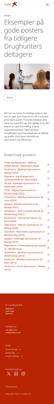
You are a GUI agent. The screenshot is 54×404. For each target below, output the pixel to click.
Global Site (10, 353)
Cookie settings (12, 356)
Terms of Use (11, 349)
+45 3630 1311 (11, 330)
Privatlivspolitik (11, 386)
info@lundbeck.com (13, 332)
